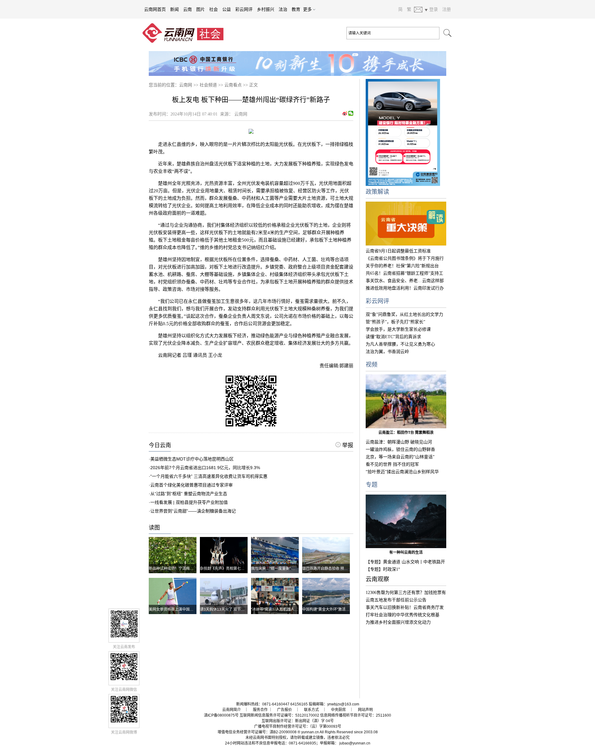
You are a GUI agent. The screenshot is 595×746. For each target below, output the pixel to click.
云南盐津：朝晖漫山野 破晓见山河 (399, 442)
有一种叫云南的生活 (406, 552)
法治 (283, 9)
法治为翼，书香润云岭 (387, 351)
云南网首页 (155, 9)
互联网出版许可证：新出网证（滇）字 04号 (298, 721)
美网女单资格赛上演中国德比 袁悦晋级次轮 (184, 609)
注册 (446, 9)
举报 (347, 445)
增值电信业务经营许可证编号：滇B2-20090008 (257, 732)
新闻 (174, 9)
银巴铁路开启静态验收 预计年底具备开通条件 (339, 568)
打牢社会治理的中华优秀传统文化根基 (402, 615)
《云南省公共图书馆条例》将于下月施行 (405, 258)
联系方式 (311, 710)
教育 (296, 9)
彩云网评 (244, 9)
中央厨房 (338, 710)
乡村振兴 (265, 9)
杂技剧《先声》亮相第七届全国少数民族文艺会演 (241, 568)
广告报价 (284, 710)
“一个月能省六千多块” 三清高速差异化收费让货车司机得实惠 (208, 476)
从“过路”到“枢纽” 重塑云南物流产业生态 (188, 493)
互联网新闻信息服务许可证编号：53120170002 (279, 715)
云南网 (185, 85)
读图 (154, 528)
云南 (187, 9)
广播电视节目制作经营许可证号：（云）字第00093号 (297, 726)
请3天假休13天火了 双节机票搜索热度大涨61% (239, 609)
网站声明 (365, 710)
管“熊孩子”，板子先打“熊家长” (395, 322)
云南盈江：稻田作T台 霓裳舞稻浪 (406, 432)
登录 (433, 9)
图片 (200, 9)
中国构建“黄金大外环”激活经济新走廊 (333, 609)
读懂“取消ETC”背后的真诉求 (393, 336)
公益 (226, 9)
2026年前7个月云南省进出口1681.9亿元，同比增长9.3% (205, 467)
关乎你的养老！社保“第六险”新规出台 (402, 266)
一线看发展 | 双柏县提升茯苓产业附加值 (189, 502)
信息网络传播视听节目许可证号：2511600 (355, 715)
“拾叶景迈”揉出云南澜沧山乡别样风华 (402, 471)
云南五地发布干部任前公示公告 (396, 600)
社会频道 (208, 85)
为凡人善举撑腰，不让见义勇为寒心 (400, 344)
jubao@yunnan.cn (354, 743)
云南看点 (233, 85)
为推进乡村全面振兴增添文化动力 (398, 622)
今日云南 (160, 445)
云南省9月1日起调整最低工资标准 (398, 251)
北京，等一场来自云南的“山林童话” (400, 457)
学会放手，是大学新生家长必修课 (398, 329)
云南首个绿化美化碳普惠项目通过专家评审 (191, 484)
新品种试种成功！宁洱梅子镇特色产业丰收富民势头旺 (193, 568)
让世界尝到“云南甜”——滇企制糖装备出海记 (193, 510)
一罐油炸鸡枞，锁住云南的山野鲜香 (400, 449)
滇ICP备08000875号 (221, 715)
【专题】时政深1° (383, 569)
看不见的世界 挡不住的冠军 (392, 464)
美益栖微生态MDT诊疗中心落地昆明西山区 (192, 458)
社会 (213, 9)
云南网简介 (231, 710)
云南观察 (377, 579)
